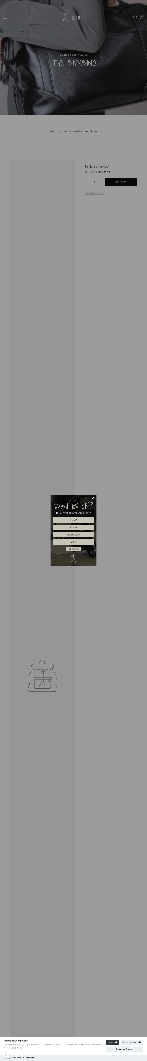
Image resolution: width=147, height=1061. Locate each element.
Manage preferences (124, 1049)
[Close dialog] (92, 498)
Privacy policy (10, 1057)
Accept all (113, 1042)
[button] (73, 520)
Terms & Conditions (25, 1057)
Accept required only (132, 1042)
